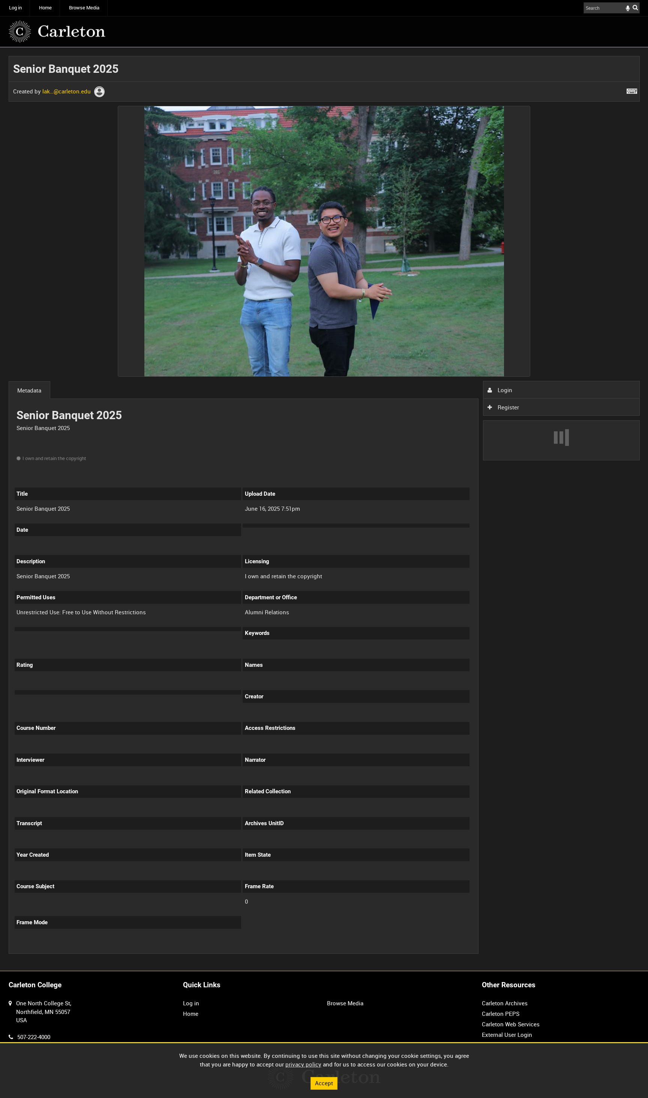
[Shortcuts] (632, 90)
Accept (324, 1083)
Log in (15, 8)
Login (504, 390)
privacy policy (303, 1064)
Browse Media (84, 8)
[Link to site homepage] (57, 31)
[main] (324, 509)
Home (45, 8)
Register (507, 407)
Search (635, 7)
